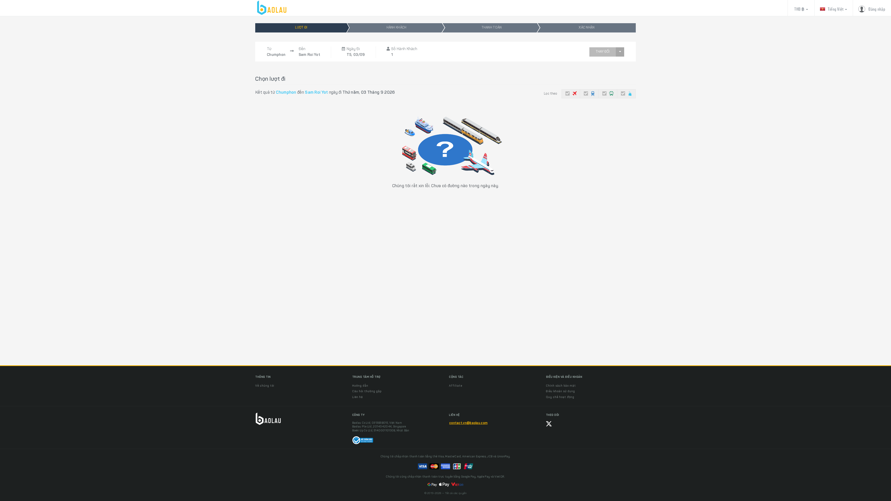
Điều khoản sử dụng (560, 391)
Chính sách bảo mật (561, 386)
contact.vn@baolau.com (468, 423)
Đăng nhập (876, 9)
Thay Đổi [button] (603, 52)
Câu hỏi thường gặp (366, 391)
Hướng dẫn (360, 386)
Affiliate (455, 386)
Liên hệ (357, 397)
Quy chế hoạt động (560, 397)
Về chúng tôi (264, 386)
